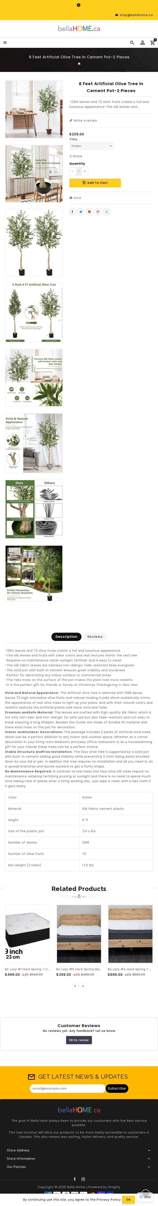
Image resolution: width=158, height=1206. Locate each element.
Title (73, 139)
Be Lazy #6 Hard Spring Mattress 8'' (85, 969)
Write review (79, 1040)
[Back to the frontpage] (79, 63)
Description (66, 636)
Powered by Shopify (104, 1187)
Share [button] (77, 156)
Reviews (95, 636)
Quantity (77, 164)
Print (77, 198)
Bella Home (76, 1187)
